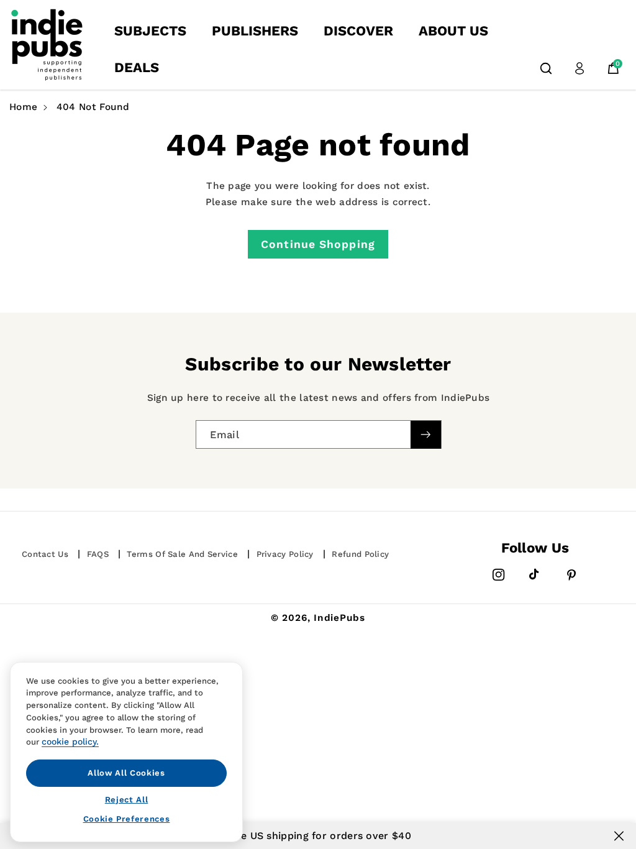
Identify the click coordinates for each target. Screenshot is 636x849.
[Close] (619, 836)
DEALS (136, 67)
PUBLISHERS (255, 31)
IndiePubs (339, 617)
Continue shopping (318, 244)
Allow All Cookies (126, 773)
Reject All (126, 799)
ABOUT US (453, 31)
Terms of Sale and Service (182, 554)
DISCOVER (358, 31)
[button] (546, 68)
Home (23, 106)
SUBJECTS (150, 31)
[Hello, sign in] (579, 68)
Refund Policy (360, 554)
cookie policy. (70, 741)
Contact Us (45, 554)
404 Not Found (93, 106)
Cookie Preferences (126, 819)
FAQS (98, 554)
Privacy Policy (285, 554)
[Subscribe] (425, 435)
